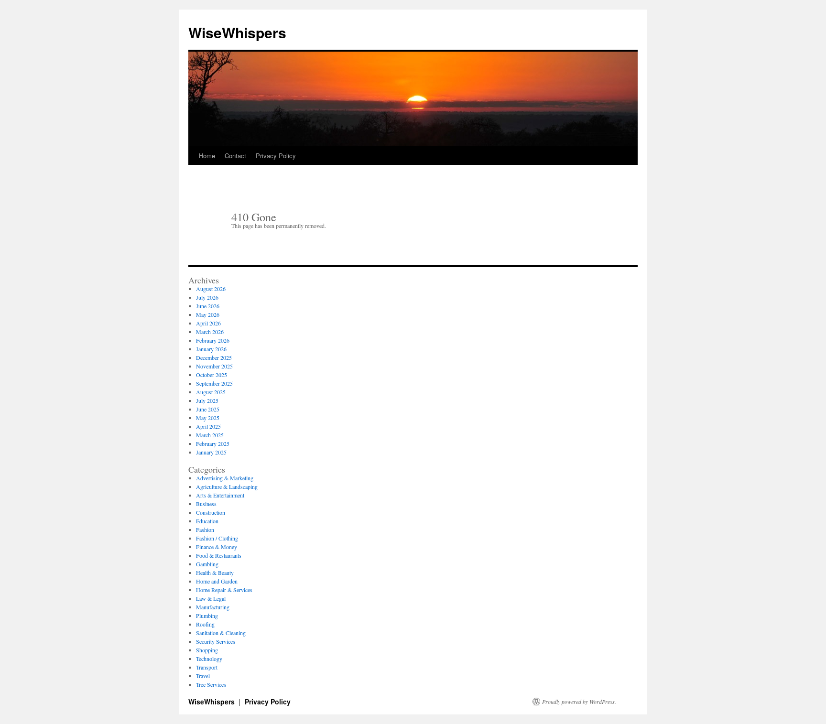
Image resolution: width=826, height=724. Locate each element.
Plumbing (207, 615)
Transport (206, 667)
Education (207, 521)
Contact (235, 155)
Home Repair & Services (224, 590)
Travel (203, 676)
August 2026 (211, 288)
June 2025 (207, 409)
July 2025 (207, 400)
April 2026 (208, 323)
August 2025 (211, 392)
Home (207, 155)
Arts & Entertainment (220, 495)
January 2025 (211, 452)
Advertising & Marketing (224, 478)
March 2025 (210, 435)
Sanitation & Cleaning (221, 633)
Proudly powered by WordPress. (579, 701)
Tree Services (211, 684)
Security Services (215, 641)
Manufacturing (212, 607)
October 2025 (211, 374)
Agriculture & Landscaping (227, 486)
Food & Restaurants (218, 555)
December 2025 (214, 357)
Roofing (205, 624)
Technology (209, 658)
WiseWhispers (237, 32)
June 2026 (207, 306)
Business (206, 504)
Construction (210, 512)
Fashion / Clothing (217, 538)
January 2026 (211, 349)
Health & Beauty (215, 572)
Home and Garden (217, 581)
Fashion (205, 529)
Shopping (207, 650)
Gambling (207, 564)
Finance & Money (216, 547)
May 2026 (207, 314)
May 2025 (207, 417)
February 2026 (212, 340)
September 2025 (214, 383)
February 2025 (212, 443)
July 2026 (207, 297)
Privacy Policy (276, 155)
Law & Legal (211, 598)
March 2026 (210, 331)
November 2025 (214, 366)
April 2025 (208, 426)
